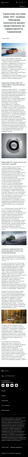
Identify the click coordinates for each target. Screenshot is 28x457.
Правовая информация (16, 447)
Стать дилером (5, 405)
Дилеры (3, 395)
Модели (3, 390)
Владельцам (4, 400)
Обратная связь (5, 410)
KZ (22, 2)
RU (20, 2)
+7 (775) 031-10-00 (9, 376)
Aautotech (18, 453)
